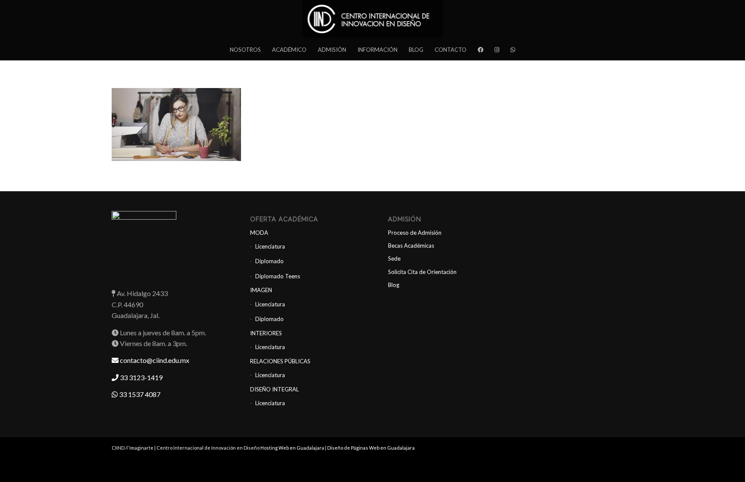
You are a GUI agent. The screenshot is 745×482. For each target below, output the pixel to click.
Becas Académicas (411, 245)
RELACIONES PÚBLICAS (280, 361)
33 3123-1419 (141, 377)
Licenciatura (270, 246)
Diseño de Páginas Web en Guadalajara (371, 447)
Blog (393, 284)
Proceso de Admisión (414, 232)
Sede (394, 258)
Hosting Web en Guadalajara (292, 447)
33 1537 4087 (139, 394)
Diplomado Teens (277, 276)
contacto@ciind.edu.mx (154, 360)
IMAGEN (261, 290)
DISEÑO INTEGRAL (274, 389)
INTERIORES (266, 333)
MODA (259, 232)
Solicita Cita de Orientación (422, 271)
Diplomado (269, 261)
